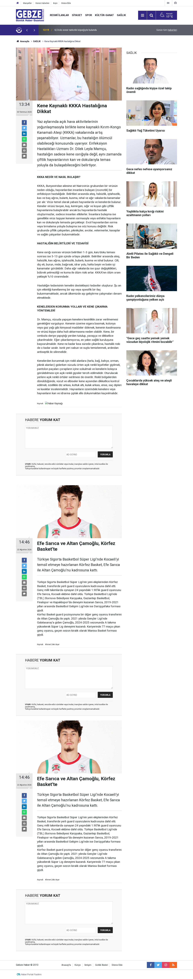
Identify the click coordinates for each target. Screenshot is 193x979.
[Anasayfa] (17, 3)
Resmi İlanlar (59, 15)
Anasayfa (24, 41)
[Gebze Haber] (30, 15)
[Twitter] (24, 128)
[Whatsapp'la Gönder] (24, 139)
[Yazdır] (24, 150)
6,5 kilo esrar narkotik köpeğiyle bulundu (76, 30)
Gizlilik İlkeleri (101, 965)
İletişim (87, 965)
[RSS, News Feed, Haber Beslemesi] (173, 965)
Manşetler (27, 3)
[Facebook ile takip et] (150, 965)
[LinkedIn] (24, 133)
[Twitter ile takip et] (158, 965)
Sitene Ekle (66, 3)
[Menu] (142, 15)
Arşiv (55, 3)
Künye (78, 965)
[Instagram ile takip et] (165, 965)
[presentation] (27, 30)
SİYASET (77, 15)
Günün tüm (166, 30)
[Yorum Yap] (24, 156)
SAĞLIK (121, 15)
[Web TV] (168, 3)
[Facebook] (24, 122)
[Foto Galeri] (175, 3)
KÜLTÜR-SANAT (104, 15)
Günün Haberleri (42, 3)
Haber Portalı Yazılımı (31, 974)
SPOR (88, 15)
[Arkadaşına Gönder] (24, 144)
